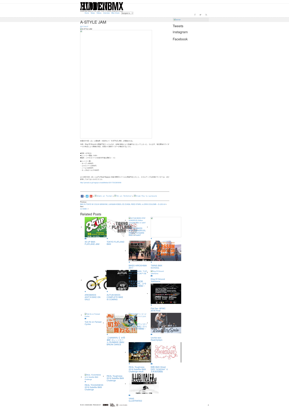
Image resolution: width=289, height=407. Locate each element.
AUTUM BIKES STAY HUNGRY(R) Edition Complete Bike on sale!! (137, 231)
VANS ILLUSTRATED (135, 399)
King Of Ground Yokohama (158, 280)
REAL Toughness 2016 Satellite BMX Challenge (115, 378)
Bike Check (115, 13)
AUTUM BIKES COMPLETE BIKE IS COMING (115, 297)
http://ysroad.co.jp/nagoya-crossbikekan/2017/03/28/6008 (100, 182)
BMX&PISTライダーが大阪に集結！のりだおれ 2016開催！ (138, 326)
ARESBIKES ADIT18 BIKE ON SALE (92, 297)
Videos (99, 13)
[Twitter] (200, 14)
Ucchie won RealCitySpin (156, 338)
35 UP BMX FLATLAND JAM (92, 242)
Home (87, 13)
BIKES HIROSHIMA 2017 (138, 266)
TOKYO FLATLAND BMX (115, 242)
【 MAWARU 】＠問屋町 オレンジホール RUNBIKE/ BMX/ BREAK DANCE (116, 341)
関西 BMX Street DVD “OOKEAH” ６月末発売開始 (159, 369)
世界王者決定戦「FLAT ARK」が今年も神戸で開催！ (137, 283)
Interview (106, 13)
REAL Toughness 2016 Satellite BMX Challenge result (137, 369)
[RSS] (206, 14)
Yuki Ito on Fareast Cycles (93, 322)
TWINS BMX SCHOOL (156, 266)
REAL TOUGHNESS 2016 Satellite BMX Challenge (94, 387)
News (93, 13)
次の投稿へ (84, 209)
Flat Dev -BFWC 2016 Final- (158, 309)
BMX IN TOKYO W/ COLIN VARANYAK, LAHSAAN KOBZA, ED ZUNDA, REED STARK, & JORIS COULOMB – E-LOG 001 (123, 204)
